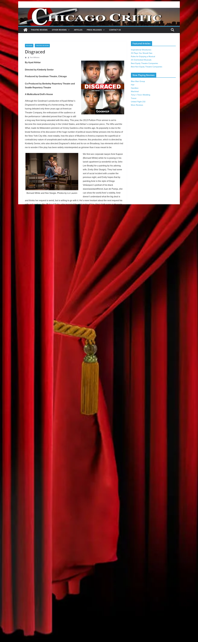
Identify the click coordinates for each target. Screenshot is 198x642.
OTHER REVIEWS (59, 29)
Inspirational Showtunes (141, 50)
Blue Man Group (138, 81)
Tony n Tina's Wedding (140, 95)
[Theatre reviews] (99, 9)
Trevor (133, 98)
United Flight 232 (138, 102)
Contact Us (115, 29)
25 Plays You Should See (141, 53)
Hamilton (134, 88)
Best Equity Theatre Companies (144, 63)
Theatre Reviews (39, 29)
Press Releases (94, 29)
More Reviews (137, 105)
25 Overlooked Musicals (141, 60)
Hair (132, 85)
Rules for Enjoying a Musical (143, 56)
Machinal (135, 91)
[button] (68, 30)
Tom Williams (34, 57)
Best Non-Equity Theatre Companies (146, 67)
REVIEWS (29, 45)
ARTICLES (78, 29)
